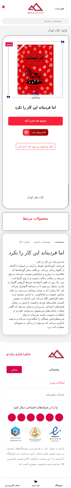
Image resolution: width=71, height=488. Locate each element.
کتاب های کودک (35, 197)
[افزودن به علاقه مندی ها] (32, 191)
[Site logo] (35, 8)
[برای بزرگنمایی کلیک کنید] (59, 93)
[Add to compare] (38, 191)
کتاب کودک (54, 30)
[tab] (59, 242)
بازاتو (64, 30)
